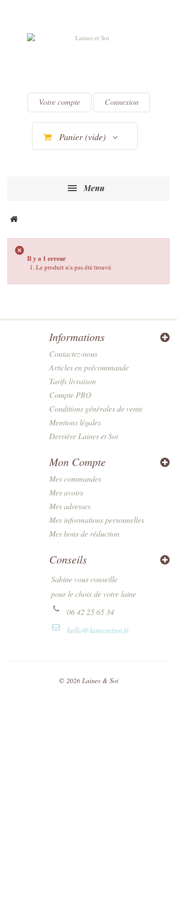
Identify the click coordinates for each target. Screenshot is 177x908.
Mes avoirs (66, 492)
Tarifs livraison (72, 381)
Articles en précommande (89, 367)
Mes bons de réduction (84, 533)
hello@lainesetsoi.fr (98, 630)
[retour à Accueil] (13, 219)
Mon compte (77, 461)
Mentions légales (75, 422)
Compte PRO (70, 395)
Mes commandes (75, 478)
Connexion (122, 102)
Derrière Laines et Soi (83, 436)
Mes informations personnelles (96, 520)
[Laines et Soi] (88, 59)
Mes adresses (69, 506)
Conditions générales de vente (96, 408)
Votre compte (59, 102)
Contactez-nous (73, 353)
